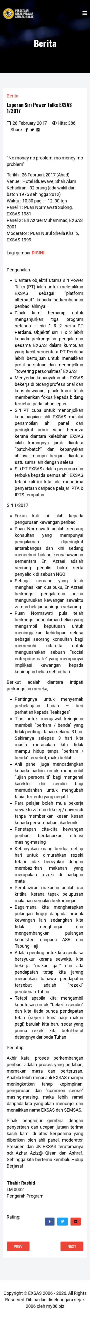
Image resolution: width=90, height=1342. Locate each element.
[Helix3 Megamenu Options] (84, 13)
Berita (12, 95)
